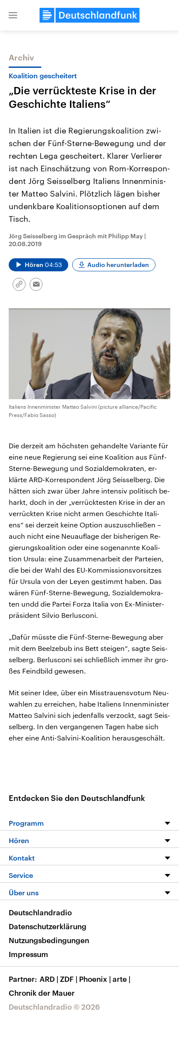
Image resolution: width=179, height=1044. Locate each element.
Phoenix (95, 978)
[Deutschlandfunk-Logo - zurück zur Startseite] (89, 15)
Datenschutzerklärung (47, 926)
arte (121, 978)
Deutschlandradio (40, 912)
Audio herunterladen (118, 264)
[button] (13, 15)
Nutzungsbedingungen (49, 940)
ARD (49, 978)
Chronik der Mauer (42, 992)
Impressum (28, 954)
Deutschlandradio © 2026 (54, 1006)
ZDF (68, 978)
